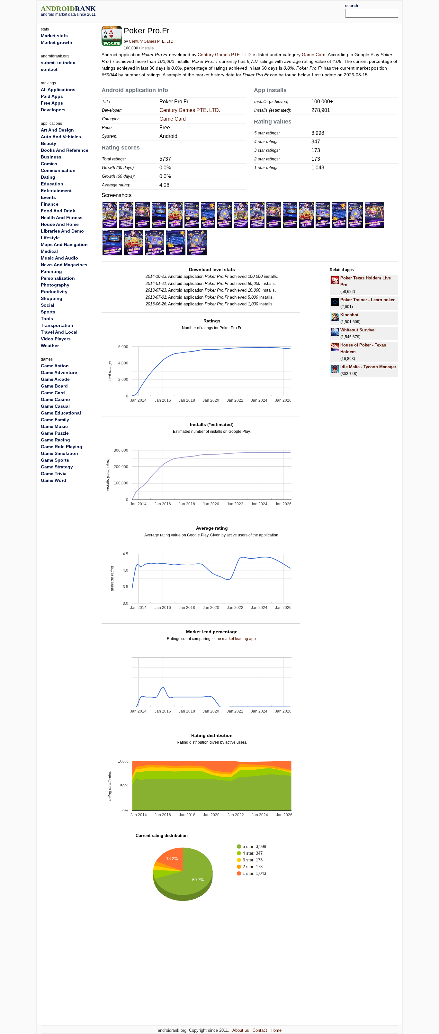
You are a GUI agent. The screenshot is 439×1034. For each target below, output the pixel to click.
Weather (50, 345)
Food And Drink (58, 210)
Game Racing (55, 439)
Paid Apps (52, 96)
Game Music (54, 426)
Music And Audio (59, 258)
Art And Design (57, 129)
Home (276, 1030)
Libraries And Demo (62, 231)
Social (47, 305)
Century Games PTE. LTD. (152, 41)
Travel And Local (59, 332)
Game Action (55, 365)
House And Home (60, 224)
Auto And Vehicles (61, 136)
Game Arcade (55, 379)
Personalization (58, 278)
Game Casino (55, 399)
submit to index (58, 62)
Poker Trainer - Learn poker (367, 299)
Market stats (54, 35)
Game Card (314, 54)
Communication (58, 170)
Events (48, 197)
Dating (48, 177)
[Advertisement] (234, 10)
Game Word (53, 480)
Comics (49, 163)
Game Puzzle (55, 433)
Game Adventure (59, 372)
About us (240, 1030)
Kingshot (349, 314)
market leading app (239, 639)
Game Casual (55, 406)
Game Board (54, 386)
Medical (49, 251)
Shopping (51, 298)
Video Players (56, 338)
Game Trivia (54, 473)
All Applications (58, 89)
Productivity (54, 291)
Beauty (48, 143)
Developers (53, 109)
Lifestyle (50, 237)
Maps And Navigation (64, 244)
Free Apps (52, 103)
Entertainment (56, 190)
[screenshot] (110, 214)
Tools (47, 318)
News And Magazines (64, 264)
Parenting (51, 271)
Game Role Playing (61, 446)
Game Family (55, 419)
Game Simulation (59, 453)
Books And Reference (64, 150)
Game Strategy (57, 466)
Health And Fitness (62, 217)
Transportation (57, 325)
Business (51, 156)
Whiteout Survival (358, 330)
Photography (55, 284)
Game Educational (61, 412)
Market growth (56, 42)
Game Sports (55, 460)
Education (52, 183)
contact (49, 69)
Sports (48, 311)
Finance (49, 204)
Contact (260, 1030)
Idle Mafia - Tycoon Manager (368, 366)
